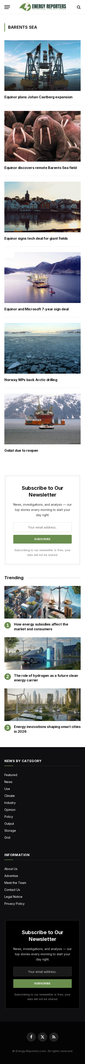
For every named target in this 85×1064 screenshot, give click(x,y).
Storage (10, 830)
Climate (9, 796)
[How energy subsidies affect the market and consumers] (42, 602)
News (8, 782)
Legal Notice (13, 896)
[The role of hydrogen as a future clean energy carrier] (42, 653)
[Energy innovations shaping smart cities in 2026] (42, 704)
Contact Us (12, 890)
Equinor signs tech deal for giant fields (36, 238)
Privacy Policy (14, 903)
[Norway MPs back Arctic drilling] (42, 348)
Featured (10, 775)
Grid (7, 837)
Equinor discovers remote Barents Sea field (40, 168)
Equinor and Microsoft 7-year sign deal (36, 309)
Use (7, 789)
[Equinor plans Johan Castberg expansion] (42, 65)
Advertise (11, 876)
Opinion (9, 809)
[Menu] (7, 7)
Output (9, 823)
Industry (10, 803)
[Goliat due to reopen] (42, 419)
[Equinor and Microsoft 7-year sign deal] (42, 277)
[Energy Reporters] (42, 7)
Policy (8, 816)
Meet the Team (15, 883)
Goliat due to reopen (21, 450)
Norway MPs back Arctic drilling (31, 380)
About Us (10, 869)
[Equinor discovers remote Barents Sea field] (42, 136)
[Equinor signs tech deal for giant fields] (42, 207)
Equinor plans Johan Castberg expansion (38, 97)
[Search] (78, 7)
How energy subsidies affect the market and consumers (41, 626)
